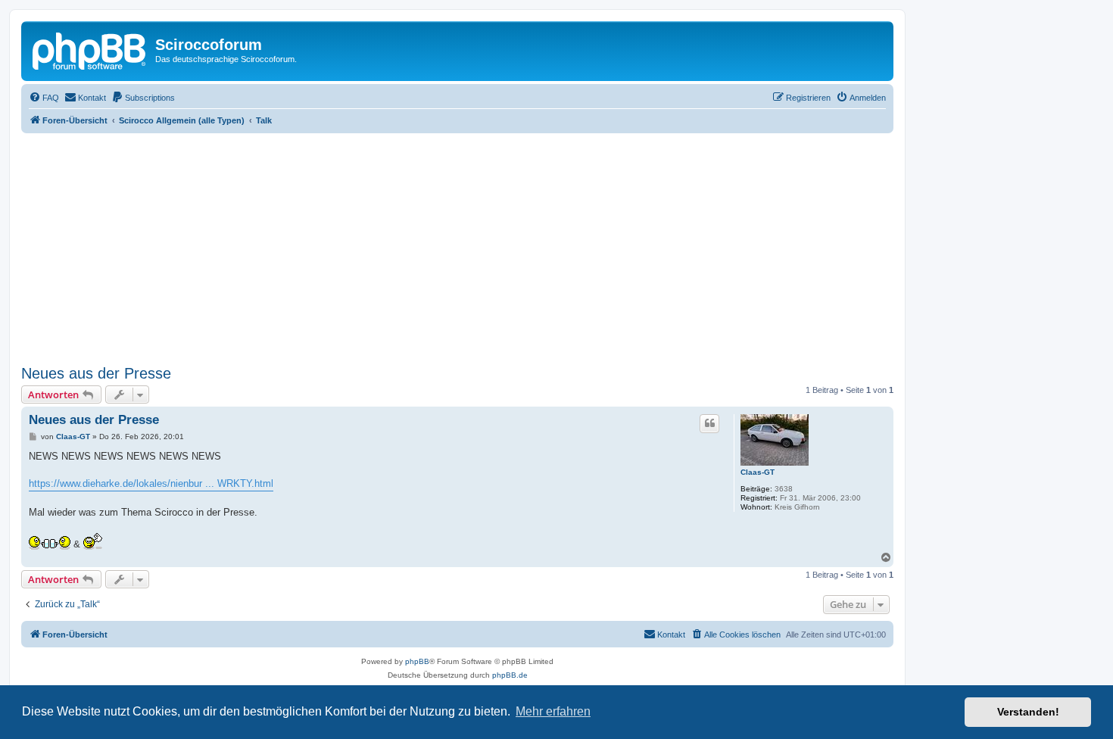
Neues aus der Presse (96, 373)
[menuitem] (44, 98)
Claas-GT (757, 472)
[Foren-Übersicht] (90, 49)
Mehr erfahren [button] (553, 711)
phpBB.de (510, 675)
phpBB (417, 661)
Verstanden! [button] (1028, 712)
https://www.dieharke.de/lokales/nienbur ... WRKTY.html (151, 483)
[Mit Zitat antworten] (709, 423)
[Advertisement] (475, 247)
